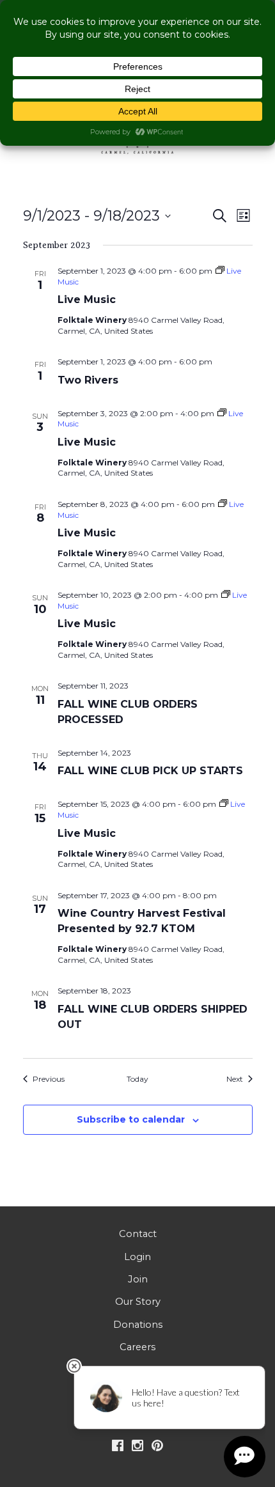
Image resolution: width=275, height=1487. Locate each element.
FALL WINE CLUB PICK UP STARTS (150, 771)
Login (137, 1257)
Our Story (138, 1301)
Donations (137, 1324)
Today (137, 1079)
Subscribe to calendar (131, 1119)
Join (138, 1279)
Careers (137, 1347)
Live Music (87, 299)
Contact (138, 1234)
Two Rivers (88, 380)
